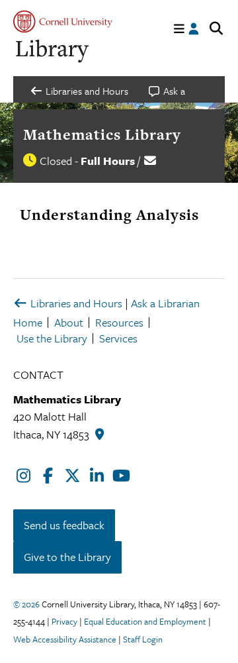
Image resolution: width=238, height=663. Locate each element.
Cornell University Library (53, 51)
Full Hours (108, 160)
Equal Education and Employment (145, 621)
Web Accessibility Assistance (64, 639)
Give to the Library (67, 556)
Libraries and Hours (75, 303)
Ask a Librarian (165, 303)
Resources (119, 322)
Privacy (64, 621)
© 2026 (26, 604)
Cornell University (62, 21)
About (68, 322)
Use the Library (52, 338)
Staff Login (143, 639)
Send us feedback (64, 525)
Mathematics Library (102, 134)
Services (118, 338)
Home (27, 322)
